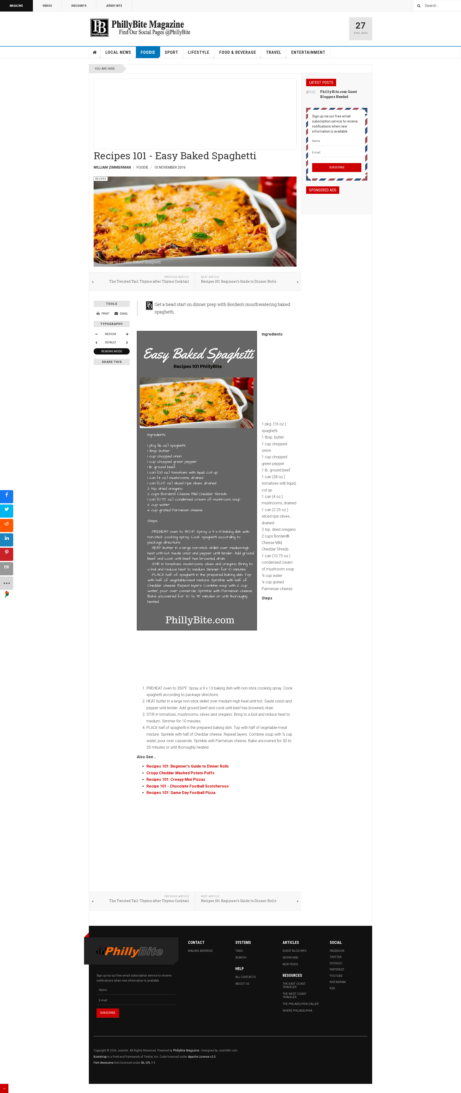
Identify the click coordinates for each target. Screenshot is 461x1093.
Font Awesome (104, 1062)
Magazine (16, 5)
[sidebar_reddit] (6, 525)
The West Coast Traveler (294, 995)
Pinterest (337, 969)
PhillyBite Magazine (186, 1050)
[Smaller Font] (96, 334)
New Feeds (290, 964)
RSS (332, 988)
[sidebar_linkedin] (6, 539)
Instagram (338, 982)
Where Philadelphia (297, 1010)
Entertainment (308, 52)
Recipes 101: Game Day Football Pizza (180, 792)
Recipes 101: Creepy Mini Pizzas (175, 779)
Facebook (337, 951)
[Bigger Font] (127, 334)
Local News (118, 52)
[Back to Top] (4, 1088)
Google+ (336, 963)
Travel (273, 52)
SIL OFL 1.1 (148, 1062)
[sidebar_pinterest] (6, 554)
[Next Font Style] (127, 342)
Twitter (336, 957)
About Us (242, 983)
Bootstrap (100, 1056)
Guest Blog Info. (295, 951)
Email (123, 313)
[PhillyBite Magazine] (140, 27)
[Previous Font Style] (96, 342)
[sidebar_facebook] (6, 496)
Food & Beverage (237, 52)
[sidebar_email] (6, 568)
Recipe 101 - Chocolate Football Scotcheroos (187, 786)
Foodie (148, 52)
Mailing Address (200, 951)
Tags (239, 951)
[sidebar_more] (6, 583)
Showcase (290, 957)
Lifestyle (198, 52)
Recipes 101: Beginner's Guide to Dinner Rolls (187, 766)
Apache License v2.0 (202, 1056)
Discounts (78, 5)
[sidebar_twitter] (6, 511)
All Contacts (245, 977)
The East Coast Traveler (294, 985)
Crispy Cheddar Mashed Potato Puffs (180, 773)
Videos (47, 5)
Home (95, 52)
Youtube (336, 975)
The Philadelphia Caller (301, 1004)
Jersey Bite (114, 5)
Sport (171, 52)
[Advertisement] (195, 112)
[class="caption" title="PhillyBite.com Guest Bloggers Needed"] (310, 92)
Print (105, 313)
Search (240, 957)
